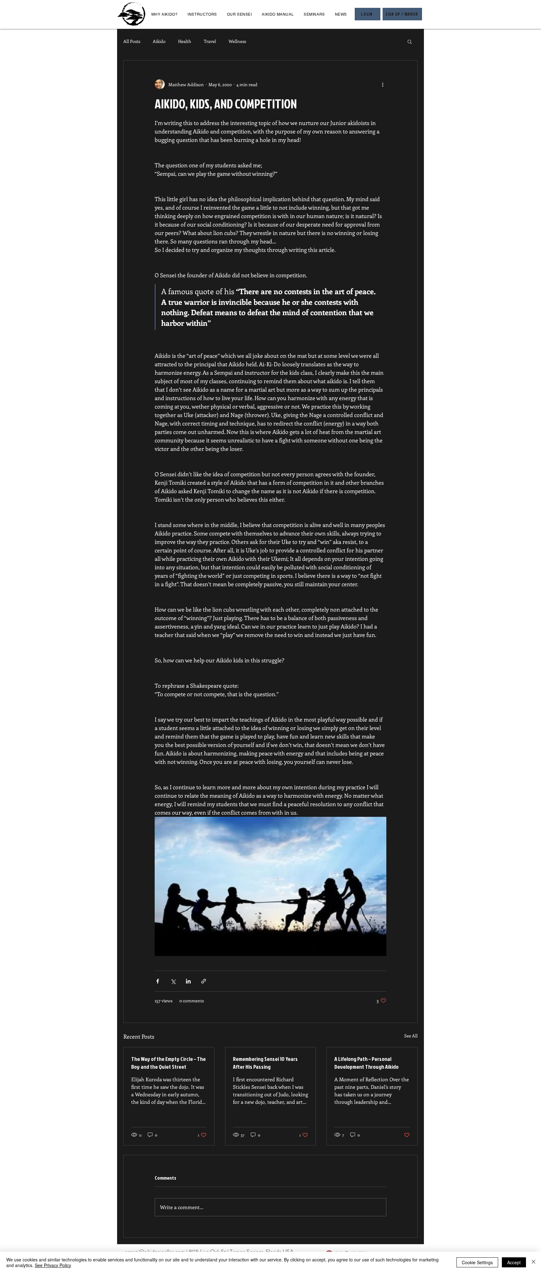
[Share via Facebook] (158, 981)
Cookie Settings (477, 1262)
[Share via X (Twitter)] (173, 981)
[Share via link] (204, 981)
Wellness (237, 41)
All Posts (131, 41)
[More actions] (382, 84)
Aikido (159, 41)
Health (184, 41)
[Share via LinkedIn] (188, 981)
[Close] (533, 1262)
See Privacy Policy (53, 1265)
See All (411, 1036)
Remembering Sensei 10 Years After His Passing (265, 1063)
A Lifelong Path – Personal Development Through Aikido (366, 1063)
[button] (410, 41)
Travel (210, 41)
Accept (514, 1262)
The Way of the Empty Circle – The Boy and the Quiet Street (168, 1063)
